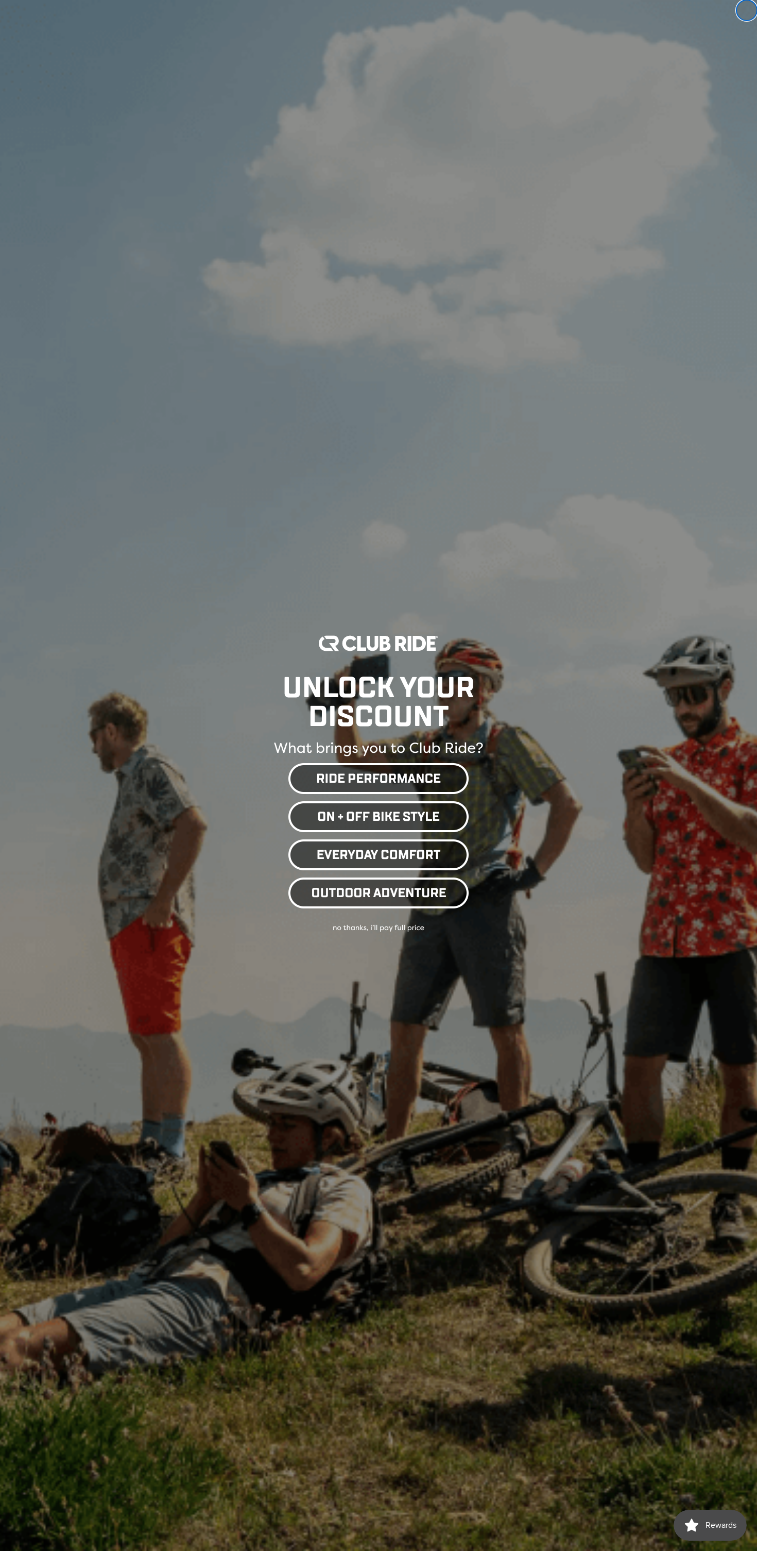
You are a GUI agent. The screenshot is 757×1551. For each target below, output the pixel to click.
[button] (378, 777)
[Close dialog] (746, 10)
